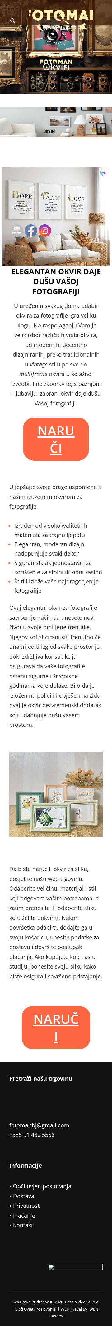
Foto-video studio (82, 1302)
